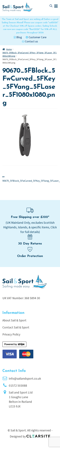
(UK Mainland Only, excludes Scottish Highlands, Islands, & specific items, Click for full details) (30, 227)
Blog (19, 37)
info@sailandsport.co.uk (25, 378)
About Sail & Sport (14, 320)
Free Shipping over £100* (30, 217)
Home (9, 49)
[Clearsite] (38, 435)
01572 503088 (18, 385)
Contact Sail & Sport (15, 327)
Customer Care (37, 37)
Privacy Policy (11, 334)
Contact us (31, 41)
